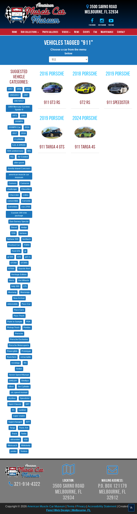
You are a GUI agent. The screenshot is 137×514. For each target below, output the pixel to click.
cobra (25, 195)
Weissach (12, 445)
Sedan (19, 369)
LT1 (25, 286)
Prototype (26, 351)
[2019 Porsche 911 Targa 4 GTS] (52, 132)
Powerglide (12, 351)
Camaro (12, 183)
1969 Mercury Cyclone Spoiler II (19, 108)
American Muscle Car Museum (46, 506)
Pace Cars (19, 310)
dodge (24, 227)
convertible (13, 201)
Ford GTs (16, 251)
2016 (27, 127)
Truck (14, 433)
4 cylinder (19, 139)
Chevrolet (14, 195)
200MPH (19, 121)
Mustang (12, 292)
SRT (27, 404)
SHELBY (13, 381)
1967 (26, 95)
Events (86, 31)
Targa (12, 428)
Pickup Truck (13, 327)
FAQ (95, 31)
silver (11, 386)
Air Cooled (23, 157)
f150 (13, 233)
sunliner (22, 410)
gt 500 (10, 257)
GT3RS (24, 263)
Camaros (24, 183)
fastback (26, 239)
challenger (12, 189)
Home (14, 31)
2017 (14, 133)
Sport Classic (15, 404)
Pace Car (26, 304)
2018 (23, 133)
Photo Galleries (50, 31)
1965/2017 (15, 95)
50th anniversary (15, 151)
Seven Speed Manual (19, 375)
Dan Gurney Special (19, 221)
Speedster (25, 398)
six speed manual (19, 392)
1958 (19, 89)
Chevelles (26, 189)
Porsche (19, 333)
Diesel (14, 227)
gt (25, 251)
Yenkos (23, 451)
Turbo (23, 433)
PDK (28, 321)
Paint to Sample (14, 321)
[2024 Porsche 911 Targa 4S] (85, 132)
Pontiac (27, 327)
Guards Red (24, 268)
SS (13, 410)
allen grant (19, 162)
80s (29, 151)
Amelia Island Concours (19, 168)
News (76, 31)
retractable (25, 357)
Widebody (25, 445)
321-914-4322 (27, 484)
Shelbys (25, 381)
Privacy (81, 506)
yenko (13, 451)
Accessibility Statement (102, 506)
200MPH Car (15, 127)
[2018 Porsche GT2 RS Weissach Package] (85, 88)
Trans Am (23, 428)
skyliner (12, 398)
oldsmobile (12, 304)
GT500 (11, 268)
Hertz (11, 280)
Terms (70, 506)
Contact (121, 31)
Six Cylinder (23, 386)
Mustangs (25, 292)
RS (25, 363)
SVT (28, 422)
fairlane (23, 233)
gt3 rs (28, 257)
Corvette (26, 201)
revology (15, 363)
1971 (14, 115)
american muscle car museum (19, 176)
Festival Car (14, 245)
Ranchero (11, 357)
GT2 (19, 257)
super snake (19, 416)
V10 (26, 439)
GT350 (14, 263)
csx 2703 (25, 207)
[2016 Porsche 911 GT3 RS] (52, 88)
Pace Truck (19, 316)
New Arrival (19, 298)
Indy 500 (15, 286)
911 (12, 157)
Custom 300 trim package (19, 214)
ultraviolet (15, 439)
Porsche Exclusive (19, 339)
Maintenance (107, 31)
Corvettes (12, 207)
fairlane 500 (12, 239)
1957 (10, 89)
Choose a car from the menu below (68, 51)
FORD (27, 245)
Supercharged (15, 422)
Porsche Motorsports (19, 345)
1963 (27, 89)
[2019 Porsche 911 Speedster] (118, 88)
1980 (23, 115)
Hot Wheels (23, 280)
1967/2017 (19, 101)
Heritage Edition (19, 274)
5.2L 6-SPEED (19, 145)
